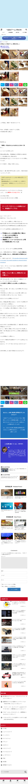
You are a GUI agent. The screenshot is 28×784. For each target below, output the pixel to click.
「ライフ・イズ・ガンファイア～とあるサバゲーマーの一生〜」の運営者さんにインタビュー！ (15, 708)
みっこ (4, 453)
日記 (2, 406)
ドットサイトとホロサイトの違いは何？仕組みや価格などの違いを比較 (19, 638)
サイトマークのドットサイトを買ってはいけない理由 (19, 620)
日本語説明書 (10, 32)
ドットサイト (6, 735)
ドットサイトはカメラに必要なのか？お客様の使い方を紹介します (19, 629)
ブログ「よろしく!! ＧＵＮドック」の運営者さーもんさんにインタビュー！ (15, 713)
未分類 (4, 761)
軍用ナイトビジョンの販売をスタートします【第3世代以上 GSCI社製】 (19, 611)
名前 (2, 570)
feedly (14, 393)
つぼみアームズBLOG (14, 30)
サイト (2, 579)
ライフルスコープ (7, 751)
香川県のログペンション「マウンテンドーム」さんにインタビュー (15, 697)
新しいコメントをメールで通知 (8, 584)
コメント (3, 556)
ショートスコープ (7, 731)
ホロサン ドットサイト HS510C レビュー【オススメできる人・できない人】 (19, 656)
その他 (4, 728)
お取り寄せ (17, 32)
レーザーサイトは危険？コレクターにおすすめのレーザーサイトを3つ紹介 (19, 665)
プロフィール (3, 34)
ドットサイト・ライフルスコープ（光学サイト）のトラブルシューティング (19, 603)
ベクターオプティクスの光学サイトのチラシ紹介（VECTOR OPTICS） (15, 718)
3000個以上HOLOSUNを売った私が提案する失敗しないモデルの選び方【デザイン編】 (19, 674)
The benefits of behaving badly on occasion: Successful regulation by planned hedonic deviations (13, 260)
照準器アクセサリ (7, 765)
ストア (3, 32)
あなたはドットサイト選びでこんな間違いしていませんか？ (14, 38)
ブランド (5, 741)
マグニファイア (7, 748)
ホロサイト (5, 745)
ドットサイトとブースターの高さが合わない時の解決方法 (19, 682)
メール (2, 575)
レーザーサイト (7, 755)
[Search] (25, 772)
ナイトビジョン (7, 738)
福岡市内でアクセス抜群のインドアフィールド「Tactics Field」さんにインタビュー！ (14, 702)
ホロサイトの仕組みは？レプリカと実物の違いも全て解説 (19, 647)
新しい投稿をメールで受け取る (8, 586)
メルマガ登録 (24, 32)
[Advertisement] (14, 14)
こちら (19, 429)
